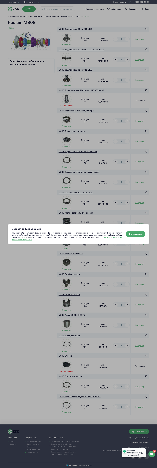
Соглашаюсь (135, 234)
